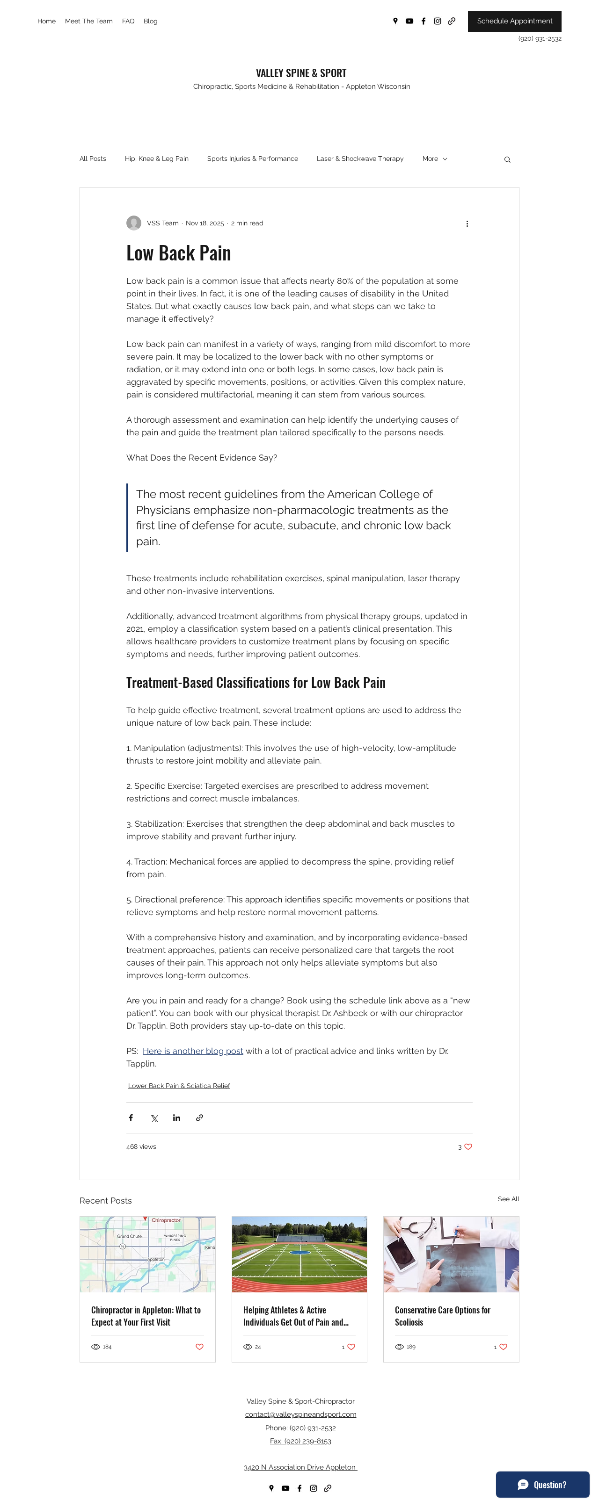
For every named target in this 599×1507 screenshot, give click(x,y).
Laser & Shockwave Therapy (360, 158)
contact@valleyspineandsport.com (301, 1414)
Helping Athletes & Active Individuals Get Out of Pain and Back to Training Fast (293, 1316)
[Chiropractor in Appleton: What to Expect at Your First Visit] (147, 1254)
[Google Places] (395, 21)
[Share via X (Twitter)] (153, 1117)
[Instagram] (437, 21)
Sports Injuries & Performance (252, 158)
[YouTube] (409, 21)
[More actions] (467, 223)
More (430, 158)
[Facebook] (423, 21)
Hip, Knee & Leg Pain (157, 158)
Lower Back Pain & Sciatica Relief (179, 1085)
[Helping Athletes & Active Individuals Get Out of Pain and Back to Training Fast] (299, 1254)
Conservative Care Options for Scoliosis (442, 1316)
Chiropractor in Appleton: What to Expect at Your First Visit (146, 1316)
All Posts (93, 158)
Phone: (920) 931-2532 (300, 1428)
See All (508, 1199)
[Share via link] (199, 1117)
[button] (507, 159)
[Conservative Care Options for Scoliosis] (451, 1254)
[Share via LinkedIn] (176, 1117)
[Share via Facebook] (130, 1117)
